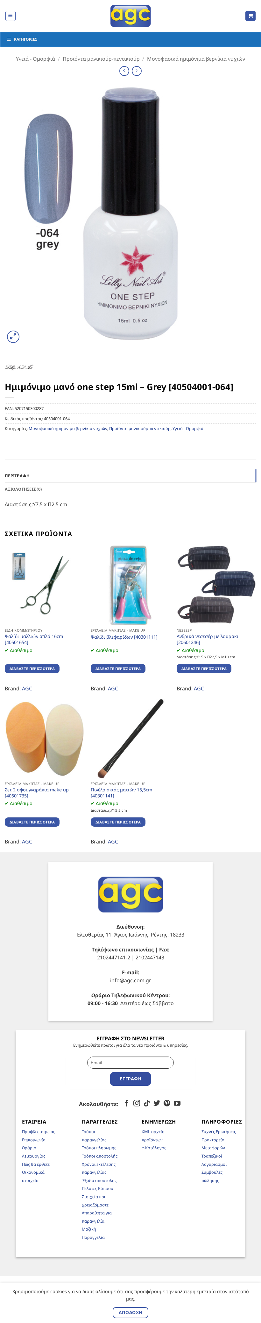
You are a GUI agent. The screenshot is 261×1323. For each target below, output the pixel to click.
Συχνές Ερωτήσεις (218, 1131)
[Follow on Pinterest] (167, 1103)
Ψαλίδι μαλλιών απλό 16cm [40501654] (34, 639)
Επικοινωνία (34, 1140)
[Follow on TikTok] (147, 1103)
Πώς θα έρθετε (36, 1164)
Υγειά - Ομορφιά (35, 58)
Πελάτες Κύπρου (97, 1188)
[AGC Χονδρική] (130, 16)
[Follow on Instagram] (136, 1103)
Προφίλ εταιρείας (38, 1131)
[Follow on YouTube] (177, 1103)
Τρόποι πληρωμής (99, 1148)
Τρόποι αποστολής (99, 1156)
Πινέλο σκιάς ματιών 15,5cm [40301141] (121, 793)
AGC (27, 688)
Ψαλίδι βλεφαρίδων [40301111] (124, 637)
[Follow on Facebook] (126, 1103)
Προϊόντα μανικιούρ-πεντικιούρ (101, 58)
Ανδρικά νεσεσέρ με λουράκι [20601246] (207, 639)
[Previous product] (137, 71)
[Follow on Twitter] (156, 1103)
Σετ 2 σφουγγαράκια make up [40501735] (37, 793)
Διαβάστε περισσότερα (32, 668)
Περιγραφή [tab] (17, 476)
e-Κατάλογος (154, 1148)
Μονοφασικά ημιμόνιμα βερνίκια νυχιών (196, 58)
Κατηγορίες (25, 39)
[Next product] (124, 71)
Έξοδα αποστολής (99, 1180)
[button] (10, 16)
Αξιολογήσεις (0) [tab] (23, 489)
